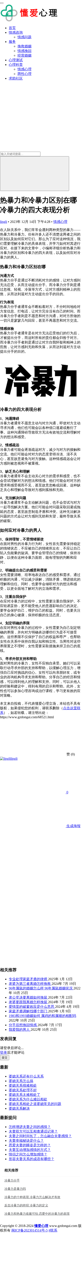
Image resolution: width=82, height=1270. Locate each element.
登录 (3, 1052)
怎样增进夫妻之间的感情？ (30, 1127)
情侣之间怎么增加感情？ (28, 1154)
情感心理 (24, 69)
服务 (12, 41)
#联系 (53, 1230)
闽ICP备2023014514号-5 (29, 1230)
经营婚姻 (24, 55)
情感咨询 (16, 32)
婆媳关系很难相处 (23, 1085)
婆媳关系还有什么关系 (26, 1076)
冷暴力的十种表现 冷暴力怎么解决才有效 (32, 1197)
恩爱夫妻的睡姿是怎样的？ (30, 1145)
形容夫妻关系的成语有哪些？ (31, 1159)
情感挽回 (24, 51)
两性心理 (24, 74)
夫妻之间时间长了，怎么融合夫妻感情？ (40, 1136)
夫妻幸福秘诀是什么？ (26, 1140)
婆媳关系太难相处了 (24, 1095)
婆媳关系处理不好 (23, 1090)
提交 (4, 1057)
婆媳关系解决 (19, 1108)
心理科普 (16, 64)
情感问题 (24, 37)
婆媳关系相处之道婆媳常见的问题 (35, 1104)
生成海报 (73, 826)
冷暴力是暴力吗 (15, 1188)
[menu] (1, 3)
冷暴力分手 (12, 1180)
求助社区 (16, 78)
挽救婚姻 (24, 46)
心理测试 (16, 60)
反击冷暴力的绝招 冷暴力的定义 (26, 1205)
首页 (12, 28)
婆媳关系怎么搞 (21, 1081)
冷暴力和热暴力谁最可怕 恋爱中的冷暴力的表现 (37, 1213)
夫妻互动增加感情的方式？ (30, 1150)
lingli (3, 222)
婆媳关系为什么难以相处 (28, 1099)
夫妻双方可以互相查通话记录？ (33, 1131)
